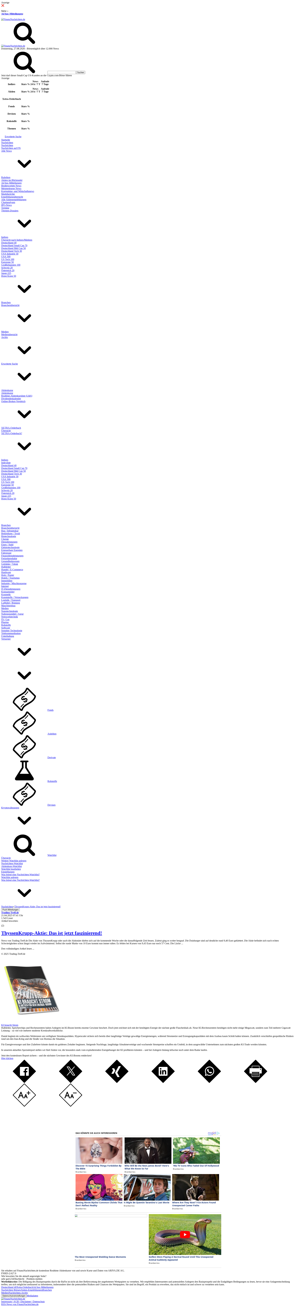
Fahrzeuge (6, 553)
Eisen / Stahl (7, 544)
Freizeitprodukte (9, 558)
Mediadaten (32, 1295)
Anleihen (51, 733)
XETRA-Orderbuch (11, 428)
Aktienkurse (7, 390)
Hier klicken (7, 1058)
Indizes (4, 237)
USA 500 (5, 256)
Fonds (50, 710)
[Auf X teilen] (70, 1082)
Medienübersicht (9, 334)
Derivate (51, 757)
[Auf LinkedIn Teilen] (163, 1082)
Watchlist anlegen (9, 877)
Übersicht (6, 430)
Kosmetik (6, 594)
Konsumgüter (7, 591)
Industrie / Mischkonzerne (14, 583)
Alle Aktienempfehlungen (13, 199)
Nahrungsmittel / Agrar (12, 614)
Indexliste (6, 462)
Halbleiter (6, 566)
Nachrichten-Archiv (18, 1292)
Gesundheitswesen (10, 561)
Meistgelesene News (11, 188)
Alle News (6, 151)
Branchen (6, 302)
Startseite (5, 139)
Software (5, 627)
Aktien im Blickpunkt (11, 180)
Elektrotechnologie (10, 547)
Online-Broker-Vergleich (13, 401)
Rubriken (5, 177)
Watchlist (51, 855)
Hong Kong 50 (8, 276)
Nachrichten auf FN (11, 148)
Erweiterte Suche (13, 136)
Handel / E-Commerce (12, 569)
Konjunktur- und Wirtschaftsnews (17, 191)
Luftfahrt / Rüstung (10, 603)
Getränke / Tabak (9, 564)
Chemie (5, 539)
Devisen (51, 805)
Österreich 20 (7, 270)
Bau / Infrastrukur (9, 530)
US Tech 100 (7, 259)
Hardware (6, 572)
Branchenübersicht (10, 305)
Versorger (6, 639)
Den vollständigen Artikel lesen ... (17, 948)
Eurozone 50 (7, 262)
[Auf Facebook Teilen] (24, 1082)
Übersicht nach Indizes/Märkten (16, 240)
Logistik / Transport (10, 600)
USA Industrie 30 (9, 253)
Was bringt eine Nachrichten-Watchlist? (20, 874)
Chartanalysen (8, 202)
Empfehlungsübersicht (12, 196)
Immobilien (6, 580)
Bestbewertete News (11, 185)
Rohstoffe (6, 625)
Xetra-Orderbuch (24, 1287)
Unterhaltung (7, 636)
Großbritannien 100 (10, 265)
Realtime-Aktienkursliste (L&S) (16, 395)
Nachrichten (7, 142)
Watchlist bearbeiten (11, 869)
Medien (5, 331)
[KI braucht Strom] (30, 1022)
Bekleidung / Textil (10, 533)
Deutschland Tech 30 (11, 251)
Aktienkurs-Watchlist (11, 866)
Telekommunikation (11, 633)
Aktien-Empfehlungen (31, 1290)
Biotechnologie (8, 536)
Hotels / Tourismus (10, 578)
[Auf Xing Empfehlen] (117, 1082)
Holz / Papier (7, 575)
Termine (5, 208)
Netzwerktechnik (9, 616)
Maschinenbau (8, 605)
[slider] (5, 923)
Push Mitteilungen (10, 910)
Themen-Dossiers (9, 210)
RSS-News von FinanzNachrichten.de (20, 1304)
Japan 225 (6, 273)
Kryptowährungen (10, 807)
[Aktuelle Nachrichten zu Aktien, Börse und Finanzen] (13, 19)
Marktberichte (8, 194)
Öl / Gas (5, 619)
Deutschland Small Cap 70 (14, 245)
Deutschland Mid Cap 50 (13, 248)
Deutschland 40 (8, 242)
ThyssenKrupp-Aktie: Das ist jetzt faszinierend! (51, 933)
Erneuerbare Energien (12, 550)
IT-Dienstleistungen (10, 589)
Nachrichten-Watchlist (12, 863)
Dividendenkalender (11, 398)
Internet (5, 586)
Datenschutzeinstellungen (13, 1296)
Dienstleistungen (9, 542)
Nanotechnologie (9, 611)
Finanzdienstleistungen (12, 555)
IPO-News (6, 205)
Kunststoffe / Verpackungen (14, 597)
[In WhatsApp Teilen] (209, 1082)
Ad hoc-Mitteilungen (12, 13)
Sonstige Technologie (11, 630)
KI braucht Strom (9, 1025)
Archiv (4, 337)
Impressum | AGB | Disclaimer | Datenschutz (23, 1301)
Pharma (5, 622)
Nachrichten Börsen (11, 1290)
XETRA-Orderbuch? (11, 433)
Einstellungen (7, 871)
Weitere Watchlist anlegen (13, 860)
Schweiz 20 (7, 267)
